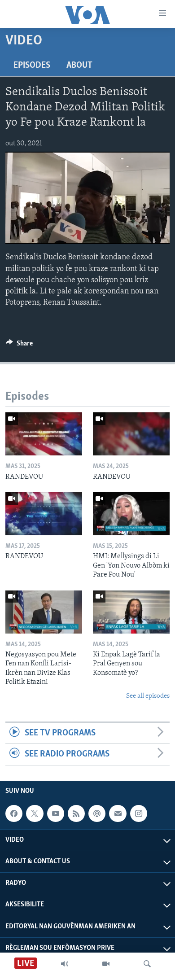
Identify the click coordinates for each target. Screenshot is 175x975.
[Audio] (64, 964)
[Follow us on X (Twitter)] (34, 813)
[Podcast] (96, 813)
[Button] (19, 345)
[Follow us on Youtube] (55, 813)
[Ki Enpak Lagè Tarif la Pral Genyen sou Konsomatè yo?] (131, 612)
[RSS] (76, 813)
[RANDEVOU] (43, 433)
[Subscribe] (117, 813)
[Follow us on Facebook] (13, 813)
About (79, 65)
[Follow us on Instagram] (138, 813)
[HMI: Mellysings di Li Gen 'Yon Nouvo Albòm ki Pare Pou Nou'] (131, 513)
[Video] (105, 964)
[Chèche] (147, 964)
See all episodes (148, 696)
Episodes (31, 65)
